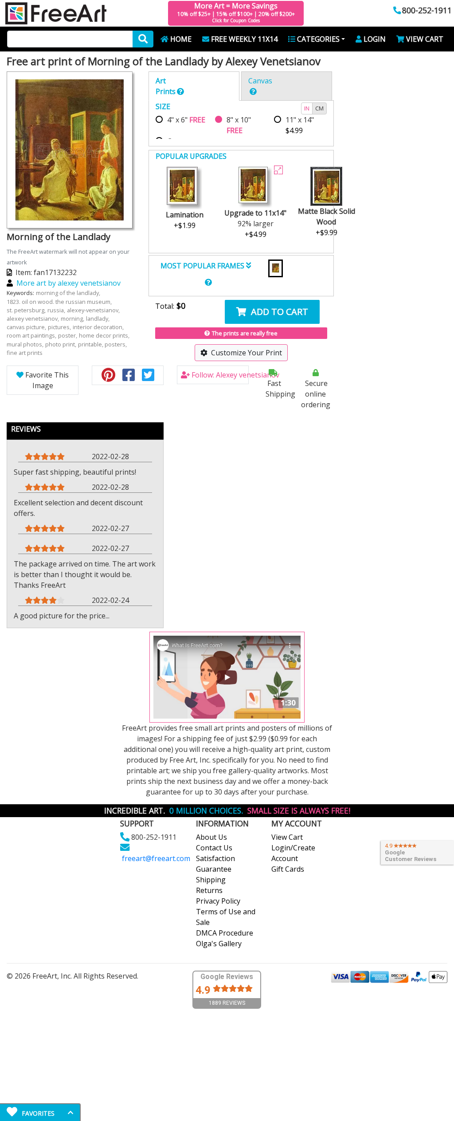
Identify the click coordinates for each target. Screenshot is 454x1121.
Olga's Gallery (219, 943)
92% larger (255, 223)
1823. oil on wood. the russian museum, (60, 302)
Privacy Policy (218, 901)
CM (319, 108)
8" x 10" (239, 125)
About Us (211, 837)
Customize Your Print (246, 353)
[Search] (143, 39)
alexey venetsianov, (33, 319)
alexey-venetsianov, (94, 310)
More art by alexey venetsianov (68, 283)
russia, (57, 310)
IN (306, 108)
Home (181, 39)
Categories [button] (318, 39)
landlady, (98, 319)
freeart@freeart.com (156, 858)
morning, (73, 319)
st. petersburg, (27, 310)
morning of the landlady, (69, 293)
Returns (209, 890)
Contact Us (214, 848)
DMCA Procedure (224, 933)
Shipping (211, 880)
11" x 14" (300, 125)
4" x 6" (186, 120)
